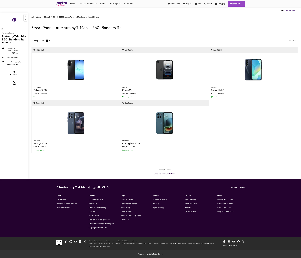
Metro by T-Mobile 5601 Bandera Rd (58, 17)
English (285, 10)
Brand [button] (44, 40)
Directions (14, 74)
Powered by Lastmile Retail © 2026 (150, 254)
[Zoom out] (25, 19)
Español (292, 10)
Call (14, 84)
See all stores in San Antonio (164, 174)
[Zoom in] (25, 16)
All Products (80, 17)
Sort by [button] (291, 40)
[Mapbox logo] (2, 29)
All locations (36, 17)
